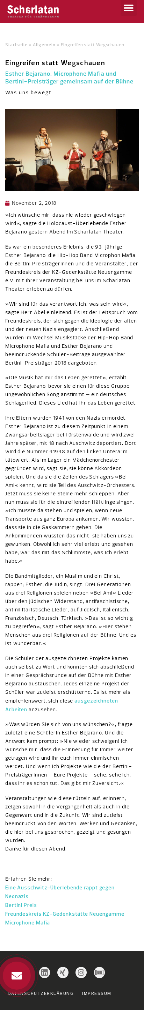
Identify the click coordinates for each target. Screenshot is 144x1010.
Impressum (96, 993)
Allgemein (44, 44)
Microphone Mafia (27, 922)
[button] (129, 8)
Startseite (16, 44)
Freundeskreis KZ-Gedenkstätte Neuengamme (64, 913)
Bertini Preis (21, 905)
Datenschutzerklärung (41, 993)
